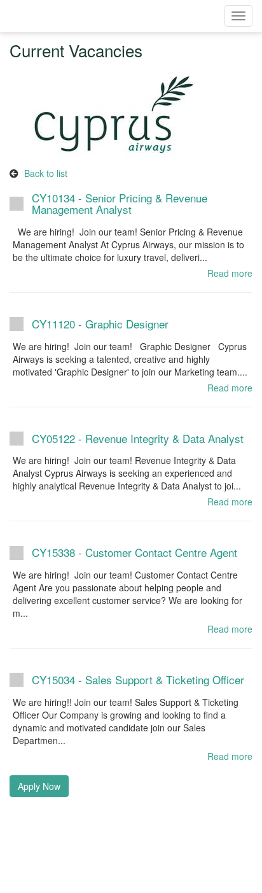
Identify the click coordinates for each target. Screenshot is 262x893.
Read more (229, 273)
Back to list (45, 173)
